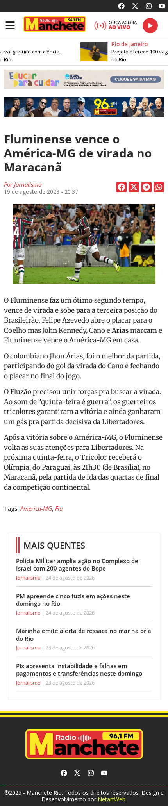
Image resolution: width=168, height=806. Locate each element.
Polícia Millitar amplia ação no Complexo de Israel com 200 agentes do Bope (77, 564)
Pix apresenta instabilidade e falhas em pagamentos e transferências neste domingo (79, 670)
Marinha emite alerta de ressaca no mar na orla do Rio (83, 634)
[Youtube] (162, 6)
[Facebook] (122, 6)
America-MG (36, 508)
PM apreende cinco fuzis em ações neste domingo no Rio (73, 600)
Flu (59, 508)
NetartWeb (111, 799)
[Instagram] (149, 6)
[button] (84, 79)
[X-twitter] (135, 6)
